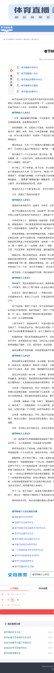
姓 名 (5, 594)
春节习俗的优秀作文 (24, 561)
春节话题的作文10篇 (24, 566)
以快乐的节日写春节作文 (15, 648)
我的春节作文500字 (24, 517)
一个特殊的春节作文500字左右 (29, 550)
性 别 (5, 600)
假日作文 (27, 39)
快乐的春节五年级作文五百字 (17, 637)
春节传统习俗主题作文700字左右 (30, 528)
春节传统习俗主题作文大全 (27, 539)
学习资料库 (10, 39)
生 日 (5, 605)
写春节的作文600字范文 (26, 544)
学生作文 (19, 39)
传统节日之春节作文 (24, 522)
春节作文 (35, 39)
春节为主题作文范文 (24, 533)
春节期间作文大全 (12, 632)
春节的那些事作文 (12, 653)
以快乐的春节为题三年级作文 (17, 643)
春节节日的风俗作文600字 (27, 555)
